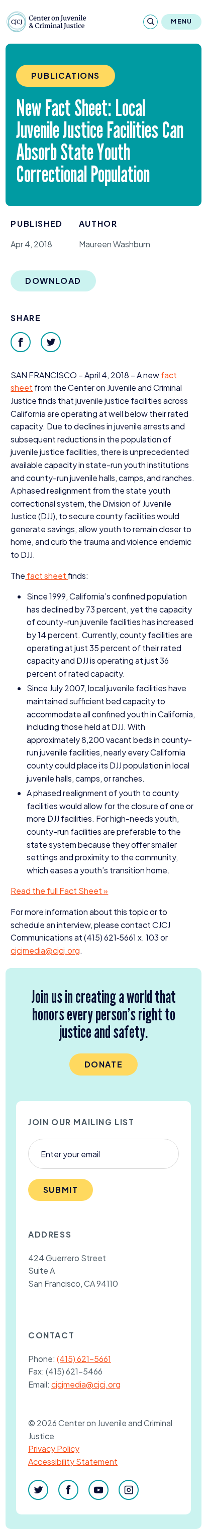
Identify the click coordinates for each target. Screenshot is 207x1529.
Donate (103, 1064)
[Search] (150, 22)
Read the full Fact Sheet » (59, 890)
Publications (65, 75)
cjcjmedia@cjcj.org (86, 1384)
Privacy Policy (53, 1448)
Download (53, 280)
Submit (60, 1189)
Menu (181, 21)
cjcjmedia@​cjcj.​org (45, 950)
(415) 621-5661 (84, 1358)
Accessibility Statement (73, 1461)
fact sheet (46, 575)
